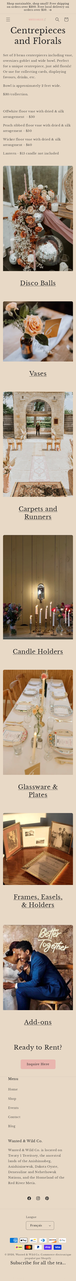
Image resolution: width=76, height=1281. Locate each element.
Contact (14, 1117)
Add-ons (38, 1022)
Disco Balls (38, 283)
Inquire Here (38, 1064)
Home (13, 1089)
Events (13, 1108)
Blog (11, 1126)
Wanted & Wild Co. (28, 1254)
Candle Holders (38, 651)
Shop (12, 1099)
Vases (38, 373)
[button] (8, 19)
